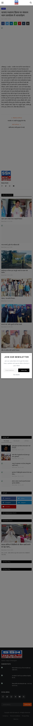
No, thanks (16, 374)
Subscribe (24, 370)
